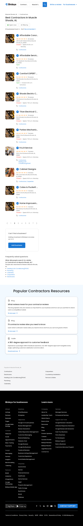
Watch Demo (46, 418)
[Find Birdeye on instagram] (47, 506)
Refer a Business (60, 444)
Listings (7, 412)
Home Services (22, 479)
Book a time (45, 421)
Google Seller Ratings (9, 425)
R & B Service (26, 148)
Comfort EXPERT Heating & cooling (29, 73)
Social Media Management (26, 459)
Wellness (21, 497)
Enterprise (21, 415)
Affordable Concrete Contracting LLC (29, 35)
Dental (20, 470)
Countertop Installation (52, 374)
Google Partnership (9, 483)
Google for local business (26, 423)
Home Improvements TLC (29, 203)
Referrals (8, 418)
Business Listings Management (28, 453)
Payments (8, 446)
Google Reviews (23, 444)
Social (7, 437)
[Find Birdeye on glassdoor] (55, 506)
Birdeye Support (60, 441)
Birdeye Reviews (47, 442)
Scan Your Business (61, 432)
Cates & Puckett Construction (29, 187)
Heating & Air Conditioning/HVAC (25, 162)
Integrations (9, 479)
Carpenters (30, 181)
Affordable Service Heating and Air (29, 55)
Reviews (7, 415)
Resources (45, 424)
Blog (43, 427)
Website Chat (22, 441)
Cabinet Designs (28, 169)
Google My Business (24, 447)
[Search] (45, 4)
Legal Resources (47, 449)
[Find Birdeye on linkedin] (44, 506)
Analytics (8, 476)
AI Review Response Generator (64, 426)
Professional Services (62, 415)
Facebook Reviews (24, 450)
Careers (44, 436)
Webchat (8, 434)
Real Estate (21, 491)
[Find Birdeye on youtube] (51, 506)
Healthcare (21, 476)
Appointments (10, 440)
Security (31, 515)
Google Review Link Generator (64, 429)
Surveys (7, 456)
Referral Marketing (23, 438)
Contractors (22, 50)
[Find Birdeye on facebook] (37, 506)
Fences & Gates (50, 378)
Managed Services (61, 412)
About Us (44, 412)
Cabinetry (10, 273)
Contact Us (45, 452)
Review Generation (24, 429)
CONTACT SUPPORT (68, 506)
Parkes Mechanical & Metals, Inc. (29, 130)
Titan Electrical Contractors (29, 111)
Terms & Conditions (11, 515)
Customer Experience (25, 456)
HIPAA (41, 515)
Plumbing (10, 271)
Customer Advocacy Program (64, 447)
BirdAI (7, 473)
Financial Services (23, 473)
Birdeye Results (46, 446)
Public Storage (22, 488)
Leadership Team (47, 415)
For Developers (60, 438)
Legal (19, 482)
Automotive (22, 467)
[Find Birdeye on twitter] (40, 506)
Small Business (23, 412)
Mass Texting (9, 443)
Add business (16, 245)
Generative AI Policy (55, 515)
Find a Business (60, 435)
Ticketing (8, 465)
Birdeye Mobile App (11, 487)
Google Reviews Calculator (63, 423)
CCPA (46, 515)
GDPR (36, 515)
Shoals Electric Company (29, 93)
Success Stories (46, 439)
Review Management (24, 426)
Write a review (55, 4)
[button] (7, 223)
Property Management (25, 485)
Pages (7, 421)
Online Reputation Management (28, 432)
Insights (7, 459)
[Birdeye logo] (11, 4)
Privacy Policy (23, 515)
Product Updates (47, 433)
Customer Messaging (25, 435)
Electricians (11, 277)
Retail (20, 494)
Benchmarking (9, 462)
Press (43, 430)
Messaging (8, 453)
